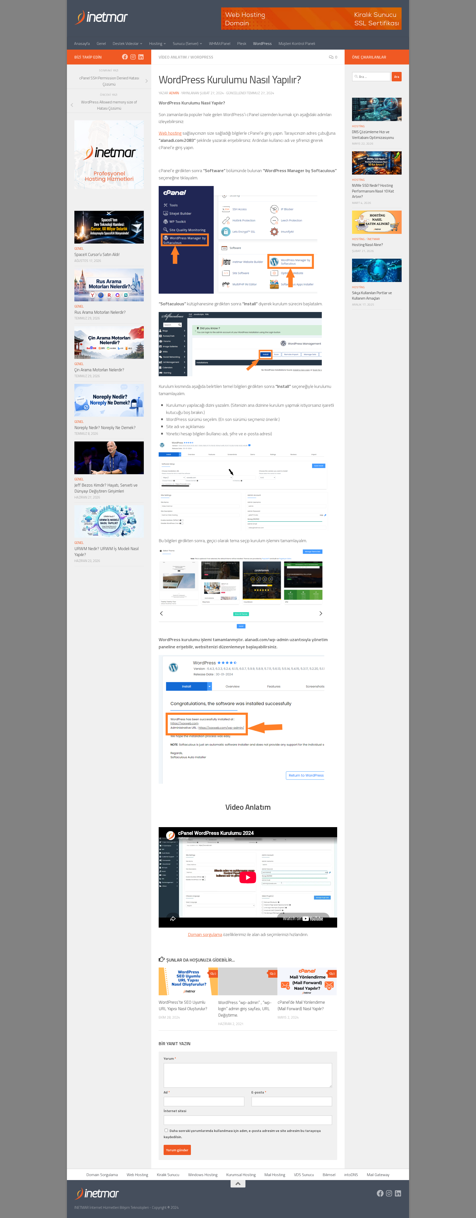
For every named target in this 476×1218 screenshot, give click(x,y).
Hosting (155, 43)
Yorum (170, 1058)
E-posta (258, 1092)
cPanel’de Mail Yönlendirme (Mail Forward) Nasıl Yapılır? (301, 1005)
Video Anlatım (173, 57)
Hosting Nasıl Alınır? (367, 245)
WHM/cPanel (219, 43)
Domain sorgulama (205, 934)
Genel (101, 43)
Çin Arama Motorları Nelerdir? (99, 370)
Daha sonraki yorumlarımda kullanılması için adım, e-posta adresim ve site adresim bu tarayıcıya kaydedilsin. (242, 1133)
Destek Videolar (126, 43)
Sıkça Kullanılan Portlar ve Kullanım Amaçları (372, 295)
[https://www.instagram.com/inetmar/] (133, 57)
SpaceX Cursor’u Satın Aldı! (96, 254)
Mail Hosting (275, 1175)
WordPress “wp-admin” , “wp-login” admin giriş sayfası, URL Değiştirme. (245, 1008)
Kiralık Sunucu (168, 1175)
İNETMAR (373, 239)
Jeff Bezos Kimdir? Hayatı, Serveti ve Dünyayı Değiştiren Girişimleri (106, 488)
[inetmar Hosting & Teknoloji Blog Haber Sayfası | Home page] (101, 17)
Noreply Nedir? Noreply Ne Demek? (105, 427)
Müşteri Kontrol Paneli (297, 43)
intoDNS (351, 1175)
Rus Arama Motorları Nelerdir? (100, 312)
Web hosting (170, 133)
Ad (167, 1092)
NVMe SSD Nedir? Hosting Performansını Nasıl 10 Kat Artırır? (373, 191)
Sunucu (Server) (185, 43)
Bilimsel (329, 1175)
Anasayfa (82, 43)
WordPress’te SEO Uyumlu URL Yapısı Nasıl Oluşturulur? (183, 1005)
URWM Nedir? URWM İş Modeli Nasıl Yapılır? (106, 551)
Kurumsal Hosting (241, 1175)
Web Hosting (137, 1175)
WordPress (262, 43)
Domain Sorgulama (102, 1175)
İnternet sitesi (175, 1110)
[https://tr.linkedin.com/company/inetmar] (141, 57)
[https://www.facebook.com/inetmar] (125, 57)
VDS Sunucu (304, 1175)
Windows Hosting (202, 1175)
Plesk (241, 43)
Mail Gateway (378, 1175)
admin (174, 92)
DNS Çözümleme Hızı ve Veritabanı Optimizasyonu (373, 134)
